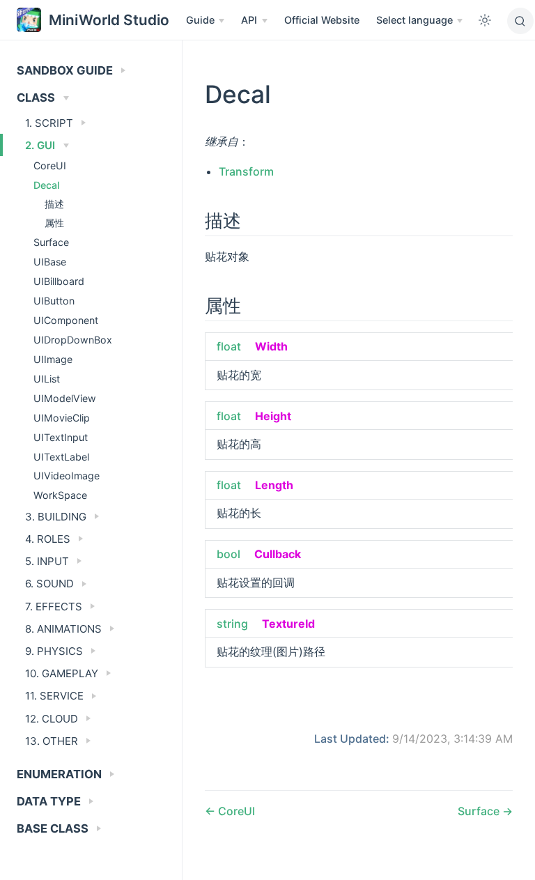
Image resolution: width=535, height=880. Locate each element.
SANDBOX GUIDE (66, 70)
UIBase (49, 262)
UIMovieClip (61, 418)
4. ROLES (49, 539)
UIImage (52, 359)
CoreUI (49, 165)
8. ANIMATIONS (64, 628)
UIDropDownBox (72, 340)
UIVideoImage (66, 475)
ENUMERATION (60, 774)
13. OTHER (53, 741)
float (229, 346)
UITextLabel (61, 457)
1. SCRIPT (50, 123)
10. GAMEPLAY (63, 673)
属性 (54, 223)
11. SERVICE (55, 695)
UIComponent (65, 320)
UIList (46, 379)
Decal (46, 185)
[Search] (520, 21)
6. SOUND (51, 583)
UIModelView (64, 398)
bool (228, 554)
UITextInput (60, 437)
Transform (246, 171)
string (232, 624)
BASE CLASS (54, 828)
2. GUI (41, 145)
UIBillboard (58, 281)
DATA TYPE (50, 801)
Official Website (321, 20)
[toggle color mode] (485, 20)
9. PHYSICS (55, 651)
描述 (54, 204)
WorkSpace (60, 495)
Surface (51, 242)
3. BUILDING (57, 516)
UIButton (54, 301)
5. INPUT (48, 561)
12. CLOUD (53, 718)
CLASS (37, 98)
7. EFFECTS (55, 606)
